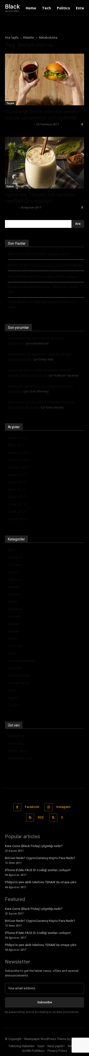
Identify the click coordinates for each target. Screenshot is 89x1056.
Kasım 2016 (17, 519)
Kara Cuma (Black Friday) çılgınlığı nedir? (39, 254)
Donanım (15, 564)
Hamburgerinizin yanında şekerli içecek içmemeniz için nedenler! (41, 115)
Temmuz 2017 (19, 459)
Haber (10, 186)
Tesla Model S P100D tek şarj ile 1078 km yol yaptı (42, 304)
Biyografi (15, 557)
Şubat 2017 (17, 496)
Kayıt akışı (16, 743)
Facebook (32, 807)
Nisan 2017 (17, 482)
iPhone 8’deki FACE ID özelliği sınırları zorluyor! (43, 277)
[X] (53, 818)
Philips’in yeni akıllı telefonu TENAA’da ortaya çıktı (43, 289)
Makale (14, 631)
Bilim (12, 550)
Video (12, 690)
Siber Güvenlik (19, 675)
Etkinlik (13, 586)
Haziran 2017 (18, 467)
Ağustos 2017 (19, 452)
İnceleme (15, 609)
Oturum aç (16, 736)
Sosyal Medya (19, 682)
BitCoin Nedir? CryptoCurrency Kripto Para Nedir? (46, 265)
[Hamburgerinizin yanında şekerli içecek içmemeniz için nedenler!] (44, 79)
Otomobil (15, 646)
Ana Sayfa (12, 37)
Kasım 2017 (17, 437)
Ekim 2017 (16, 445)
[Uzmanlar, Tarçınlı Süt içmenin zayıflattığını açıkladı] (44, 163)
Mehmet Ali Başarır (19, 124)
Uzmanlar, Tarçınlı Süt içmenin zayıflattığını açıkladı (40, 198)
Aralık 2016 (16, 511)
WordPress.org (20, 758)
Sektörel (14, 668)
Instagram (63, 807)
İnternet (14, 616)
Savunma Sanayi (21, 660)
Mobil (12, 638)
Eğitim (13, 572)
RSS (41, 817)
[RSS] (30, 818)
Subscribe (44, 1002)
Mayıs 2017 (17, 474)
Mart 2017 (16, 489)
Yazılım (13, 705)
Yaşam (10, 103)
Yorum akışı (17, 750)
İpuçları (13, 623)
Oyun (12, 653)
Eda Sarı (11, 207)
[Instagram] (48, 807)
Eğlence (14, 579)
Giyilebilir (15, 594)
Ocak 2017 (16, 504)
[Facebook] (17, 807)
